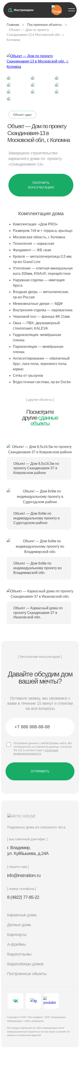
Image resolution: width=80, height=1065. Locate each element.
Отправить (40, 771)
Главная (13, 24)
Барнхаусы (17, 934)
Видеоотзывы (19, 954)
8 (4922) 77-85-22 (23, 897)
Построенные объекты (44, 24)
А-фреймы (16, 944)
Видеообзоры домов (25, 964)
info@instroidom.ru (23, 875)
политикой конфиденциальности (36, 752)
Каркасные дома (21, 915)
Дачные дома (19, 925)
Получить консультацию (41, 185)
